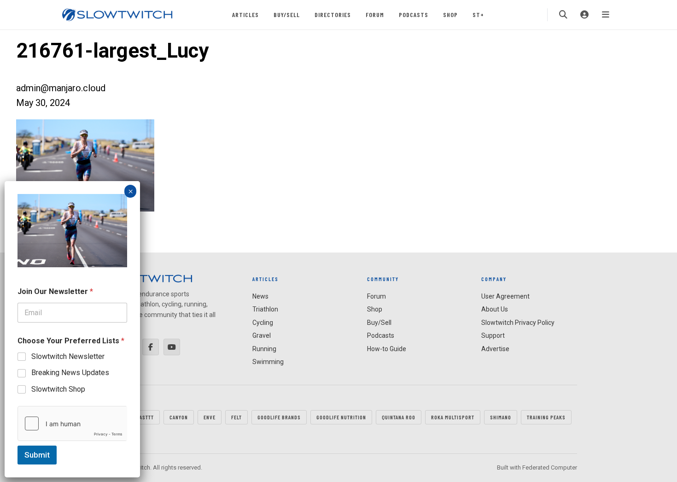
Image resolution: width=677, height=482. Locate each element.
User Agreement (505, 296)
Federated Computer (549, 467)
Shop (450, 14)
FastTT (145, 417)
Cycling (262, 322)
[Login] (584, 15)
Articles (245, 14)
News (260, 296)
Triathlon (265, 309)
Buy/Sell (287, 14)
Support (493, 335)
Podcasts (413, 14)
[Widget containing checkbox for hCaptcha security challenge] (72, 423)
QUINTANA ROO (398, 417)
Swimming (268, 361)
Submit (37, 454)
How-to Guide (386, 349)
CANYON (178, 417)
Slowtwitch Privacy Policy (517, 322)
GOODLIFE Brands (279, 417)
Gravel (261, 335)
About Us (494, 309)
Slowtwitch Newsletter (68, 356)
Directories (333, 14)
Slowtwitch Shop (58, 389)
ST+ (478, 14)
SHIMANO (500, 417)
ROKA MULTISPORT (452, 417)
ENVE (210, 417)
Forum (375, 14)
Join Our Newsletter (55, 291)
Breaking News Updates (70, 372)
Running (264, 349)
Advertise (495, 349)
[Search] (563, 15)
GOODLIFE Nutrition (341, 417)
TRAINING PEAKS (546, 417)
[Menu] (605, 15)
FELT (236, 417)
